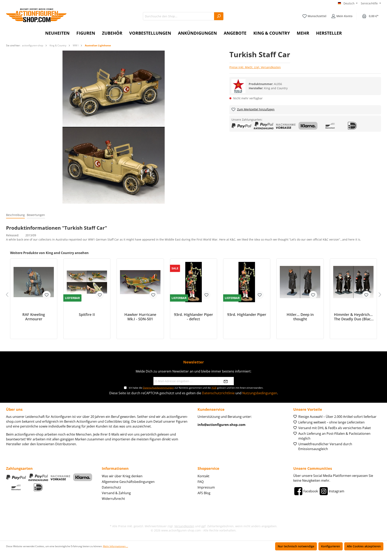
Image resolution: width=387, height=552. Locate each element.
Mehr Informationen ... (115, 546)
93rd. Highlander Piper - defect (193, 316)
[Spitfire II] (87, 282)
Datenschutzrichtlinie (218, 393)
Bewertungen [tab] (36, 215)
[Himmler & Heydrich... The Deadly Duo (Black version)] (353, 282)
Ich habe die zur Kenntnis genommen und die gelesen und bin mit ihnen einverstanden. (196, 387)
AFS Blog (204, 493)
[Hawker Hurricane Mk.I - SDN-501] (140, 282)
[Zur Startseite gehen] (36, 15)
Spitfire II (87, 314)
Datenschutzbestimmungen (158, 387)
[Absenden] (226, 381)
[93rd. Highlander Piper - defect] (193, 282)
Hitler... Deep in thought (300, 316)
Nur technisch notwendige (296, 546)
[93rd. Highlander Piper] (247, 282)
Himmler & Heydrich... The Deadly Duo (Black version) (353, 316)
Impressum (206, 487)
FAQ (201, 481)
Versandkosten (184, 526)
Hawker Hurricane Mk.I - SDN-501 (140, 316)
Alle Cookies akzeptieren (364, 546)
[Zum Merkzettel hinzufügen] (47, 295)
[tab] (15, 215)
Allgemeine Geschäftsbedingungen (128, 481)
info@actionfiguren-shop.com (222, 424)
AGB (213, 387)
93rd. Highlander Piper (246, 314)
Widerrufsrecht (113, 498)
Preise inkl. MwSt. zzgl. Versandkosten (255, 67)
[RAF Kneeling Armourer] (34, 282)
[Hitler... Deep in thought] (300, 282)
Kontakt (203, 476)
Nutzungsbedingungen (259, 393)
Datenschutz (111, 487)
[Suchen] (219, 16)
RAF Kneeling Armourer (33, 316)
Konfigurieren (330, 546)
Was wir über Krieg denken (122, 476)
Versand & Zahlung (116, 493)
